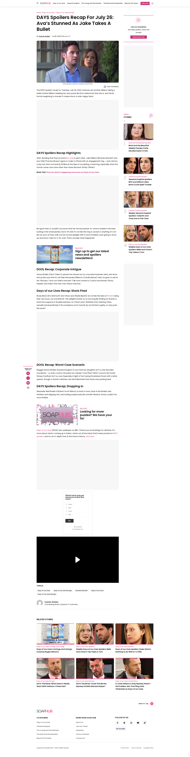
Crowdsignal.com (77, 529)
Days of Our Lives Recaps (47, 594)
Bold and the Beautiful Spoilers (140, 143)
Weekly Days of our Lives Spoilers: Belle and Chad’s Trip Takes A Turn (140, 249)
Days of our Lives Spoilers (138, 244)
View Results (78, 527)
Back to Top (143, 703)
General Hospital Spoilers (138, 177)
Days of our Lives (59, 3)
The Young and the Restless (91, 3)
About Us (79, 722)
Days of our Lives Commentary (126, 681)
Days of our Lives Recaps (63, 591)
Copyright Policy (148, 748)
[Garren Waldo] (41, 603)
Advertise (80, 730)
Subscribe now (138, 37)
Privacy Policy (125, 748)
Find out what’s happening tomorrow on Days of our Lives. (72, 172)
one (69, 158)
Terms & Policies (82, 734)
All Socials (120, 728)
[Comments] (28, 387)
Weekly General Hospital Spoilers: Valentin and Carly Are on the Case (140, 216)
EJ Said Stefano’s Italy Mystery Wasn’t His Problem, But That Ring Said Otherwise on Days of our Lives (133, 686)
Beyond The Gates (131, 3)
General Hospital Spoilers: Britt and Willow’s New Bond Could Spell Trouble (140, 182)
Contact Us (80, 738)
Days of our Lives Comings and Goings (50, 647)
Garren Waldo (44, 36)
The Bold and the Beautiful (113, 3)
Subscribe (145, 3)
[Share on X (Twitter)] (28, 378)
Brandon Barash (81, 591)
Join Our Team (82, 726)
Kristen (110, 296)
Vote (69, 521)
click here (90, 436)
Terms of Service (136, 748)
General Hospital (73, 3)
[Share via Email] (28, 383)
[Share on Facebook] (28, 373)
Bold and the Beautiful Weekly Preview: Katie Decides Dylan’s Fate (139, 148)
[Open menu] (37, 3)
